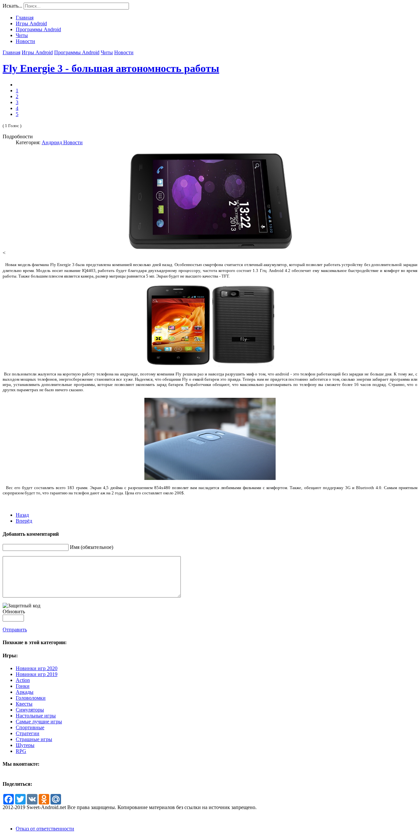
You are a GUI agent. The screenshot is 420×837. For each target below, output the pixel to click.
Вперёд (24, 521)
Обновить (14, 611)
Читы (107, 52)
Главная (11, 52)
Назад (22, 515)
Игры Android (37, 52)
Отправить (15, 629)
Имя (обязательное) (91, 547)
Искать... (12, 6)
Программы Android (76, 52)
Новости (124, 52)
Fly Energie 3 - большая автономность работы (111, 68)
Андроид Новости (62, 142)
